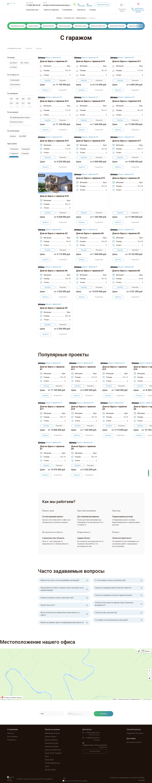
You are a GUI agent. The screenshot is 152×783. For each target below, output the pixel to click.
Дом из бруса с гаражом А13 (90, 101)
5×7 (23, 103)
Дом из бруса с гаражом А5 (126, 233)
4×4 (11, 99)
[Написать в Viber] (90, 4)
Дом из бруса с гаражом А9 (53, 308)
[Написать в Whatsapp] (74, 4)
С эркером (25, 153)
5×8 (29, 103)
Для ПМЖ (22, 136)
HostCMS (141, 780)
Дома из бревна (48, 26)
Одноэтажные (15, 84)
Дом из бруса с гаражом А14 (126, 101)
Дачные (13, 136)
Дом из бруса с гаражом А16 (90, 141)
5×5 (11, 103)
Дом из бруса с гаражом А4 (90, 233)
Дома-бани (49, 760)
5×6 (17, 103)
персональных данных (94, 719)
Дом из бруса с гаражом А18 (54, 196)
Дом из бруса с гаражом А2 (126, 178)
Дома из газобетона (98, 26)
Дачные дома (50, 770)
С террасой (14, 153)
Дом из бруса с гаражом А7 (90, 270)
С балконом (14, 149)
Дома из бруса (33, 26)
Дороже (39, 48)
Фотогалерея (12, 737)
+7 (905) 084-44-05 (33, 5)
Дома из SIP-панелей (117, 26)
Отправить (103, 713)
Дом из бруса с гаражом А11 (126, 61)
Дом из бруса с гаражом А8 (126, 270)
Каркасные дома (64, 26)
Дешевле (29, 48)
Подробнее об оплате (135, 733)
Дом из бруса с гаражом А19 (90, 178)
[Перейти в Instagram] (138, 4)
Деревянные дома (17, 26)
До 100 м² (13, 63)
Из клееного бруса (16, 122)
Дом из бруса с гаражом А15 (54, 141)
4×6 (23, 99)
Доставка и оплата (134, 742)
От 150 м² (13, 67)
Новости (10, 733)
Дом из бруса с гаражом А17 (126, 141)
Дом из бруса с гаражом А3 (53, 233)
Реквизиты (11, 740)
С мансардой (14, 80)
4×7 (29, 99)
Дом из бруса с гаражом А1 (53, 61)
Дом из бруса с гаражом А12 (54, 101)
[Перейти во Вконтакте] (138, 10)
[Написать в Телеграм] (81, 4)
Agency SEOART (139, 777)
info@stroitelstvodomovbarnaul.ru (56, 5)
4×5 (17, 99)
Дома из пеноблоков (136, 26)
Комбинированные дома (52, 764)
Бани (47, 756)
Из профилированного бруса (20, 117)
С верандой (26, 149)
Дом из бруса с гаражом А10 (90, 61)
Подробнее (63, 90)
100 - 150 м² (24, 63)
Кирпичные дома (81, 26)
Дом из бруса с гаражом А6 (53, 270)
